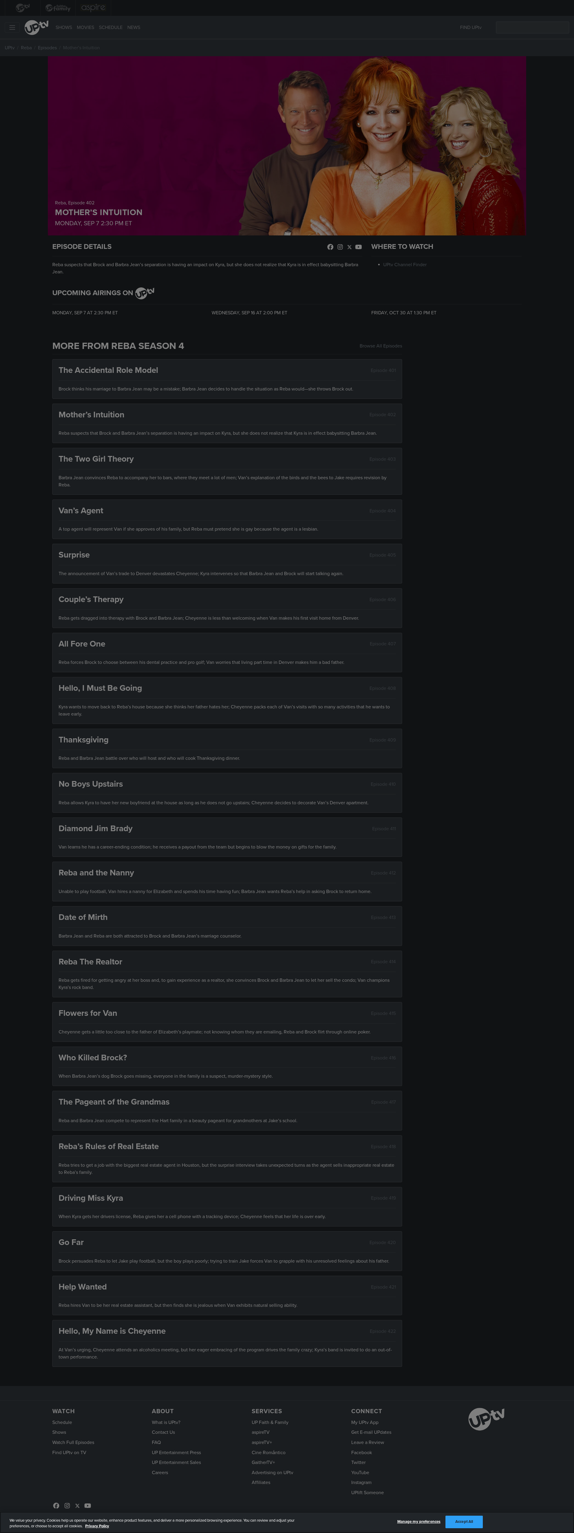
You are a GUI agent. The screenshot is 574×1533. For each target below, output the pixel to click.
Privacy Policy (97, 1526)
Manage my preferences (419, 1521)
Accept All (464, 1521)
